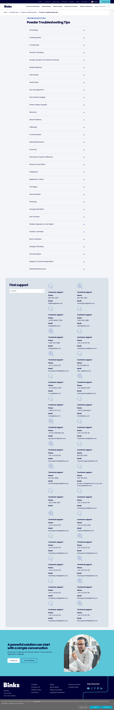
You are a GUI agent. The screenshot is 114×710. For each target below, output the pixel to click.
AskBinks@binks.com (55, 303)
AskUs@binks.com (83, 326)
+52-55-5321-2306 (84, 525)
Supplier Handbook (57, 692)
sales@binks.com (54, 326)
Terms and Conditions (10, 696)
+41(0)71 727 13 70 (54, 410)
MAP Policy (6, 691)
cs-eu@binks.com (54, 393)
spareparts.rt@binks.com (57, 438)
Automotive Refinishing (32, 6)
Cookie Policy (73, 687)
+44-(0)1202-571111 (54, 388)
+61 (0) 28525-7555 (55, 320)
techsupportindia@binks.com (58, 371)
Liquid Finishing (46, 6)
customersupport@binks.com (87, 461)
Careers (40, 1)
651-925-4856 (53, 478)
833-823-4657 (82, 455)
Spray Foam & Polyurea (70, 6)
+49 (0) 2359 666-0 (84, 410)
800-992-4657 (53, 298)
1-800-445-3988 (83, 320)
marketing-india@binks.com (87, 348)
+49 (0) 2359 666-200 (56, 433)
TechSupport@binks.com (86, 303)
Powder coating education (29, 12)
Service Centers (74, 684)
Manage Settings (83, 707)
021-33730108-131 (83, 365)
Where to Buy (56, 1)
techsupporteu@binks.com (86, 393)
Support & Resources (100, 6)
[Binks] (8, 6)
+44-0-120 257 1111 (83, 343)
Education (64, 1)
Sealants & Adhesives (86, 6)
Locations (71, 1)
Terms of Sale (7, 693)
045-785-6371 (82, 478)
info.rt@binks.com (83, 416)
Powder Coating (57, 6)
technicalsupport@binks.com (58, 483)
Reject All (107, 707)
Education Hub (14, 12)
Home (5, 12)
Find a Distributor (29, 660)
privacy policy (36, 701)
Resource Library (56, 690)
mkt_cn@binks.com (84, 371)
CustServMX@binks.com (85, 531)
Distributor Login (106, 1)
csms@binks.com (54, 416)
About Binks (84, 1)
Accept (95, 707)
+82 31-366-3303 (54, 503)
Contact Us (47, 1)
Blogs (77, 1)
